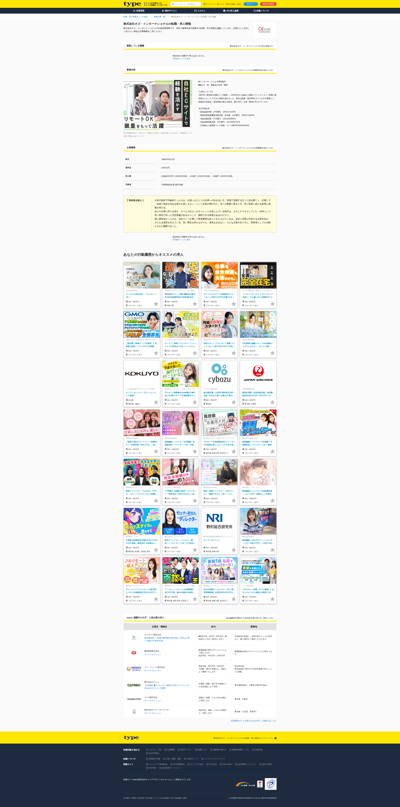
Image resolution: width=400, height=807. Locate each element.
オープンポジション (152, 654)
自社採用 (141, 798)
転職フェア (202, 750)
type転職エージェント (247, 764)
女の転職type (179, 764)
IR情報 (133, 798)
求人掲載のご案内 (234, 4)
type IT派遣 (267, 764)
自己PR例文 (154, 753)
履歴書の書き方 (219, 750)
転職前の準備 (154, 759)
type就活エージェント (171, 768)
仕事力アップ (192, 759)
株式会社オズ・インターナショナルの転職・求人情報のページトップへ (243, 738)
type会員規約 (164, 798)
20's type (213, 764)
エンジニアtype (196, 764)
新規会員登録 (268, 4)
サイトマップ (210, 4)
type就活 (152, 768)
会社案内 (126, 798)
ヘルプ (221, 4)
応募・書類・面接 (173, 759)
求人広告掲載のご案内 (179, 798)
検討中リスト (186, 750)
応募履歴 (171, 750)
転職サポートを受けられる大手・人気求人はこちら (255, 721)
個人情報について (152, 798)
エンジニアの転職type (158, 764)
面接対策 (258, 750)
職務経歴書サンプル (240, 750)
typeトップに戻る (182, 58)
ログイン (251, 4)
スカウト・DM (155, 750)
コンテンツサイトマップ (214, 759)
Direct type (227, 764)
